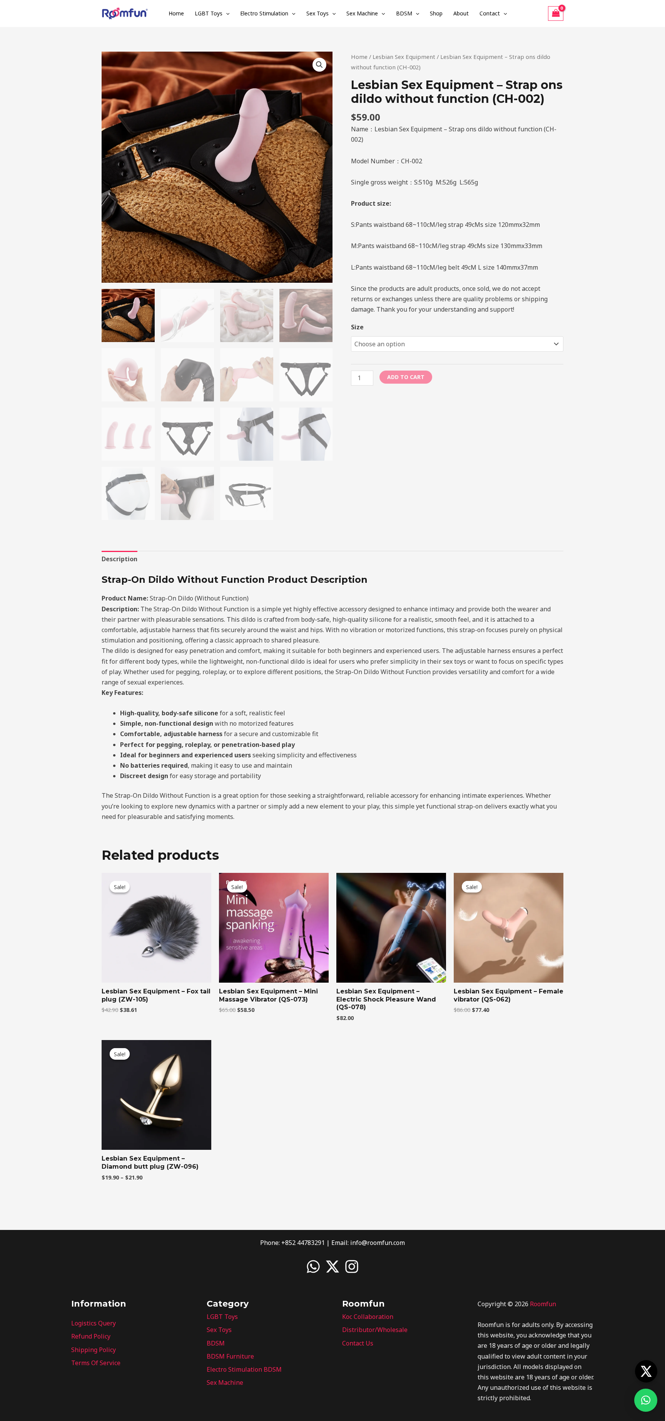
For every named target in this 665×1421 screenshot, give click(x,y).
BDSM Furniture (230, 1356)
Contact (490, 13)
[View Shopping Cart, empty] (555, 13)
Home (176, 13)
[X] (332, 1266)
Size (357, 327)
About (461, 13)
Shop (436, 13)
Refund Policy (90, 1336)
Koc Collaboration (367, 1316)
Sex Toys (317, 13)
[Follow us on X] (646, 1371)
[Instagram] (351, 1266)
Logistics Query (93, 1323)
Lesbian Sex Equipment (404, 56)
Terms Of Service (95, 1363)
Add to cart (405, 377)
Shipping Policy (93, 1350)
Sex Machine (362, 13)
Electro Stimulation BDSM (244, 1369)
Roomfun (543, 1304)
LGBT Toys (208, 13)
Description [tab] (119, 559)
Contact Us (357, 1343)
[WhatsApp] (313, 1266)
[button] (225, 13)
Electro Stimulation (264, 13)
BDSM (404, 13)
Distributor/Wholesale (375, 1329)
